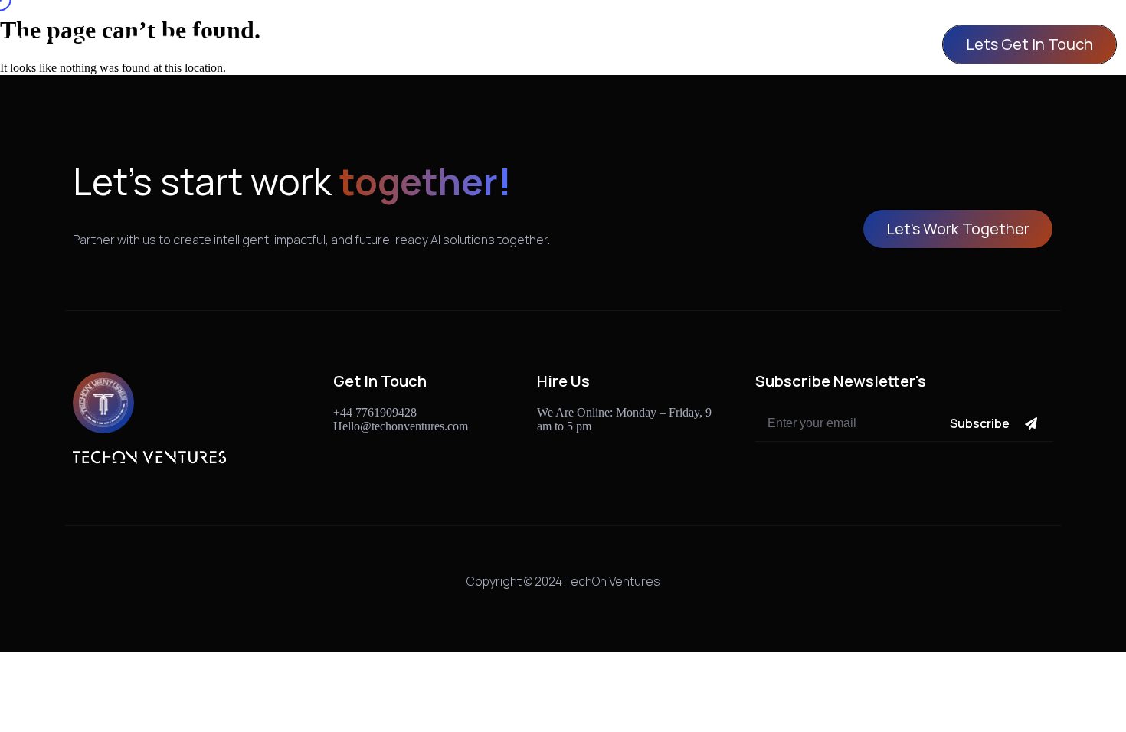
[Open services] (592, 44)
